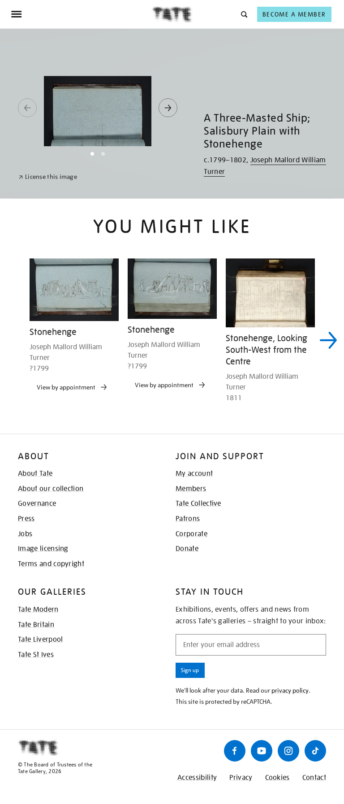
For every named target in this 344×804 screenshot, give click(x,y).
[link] (47, 177)
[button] (243, 14)
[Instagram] (288, 751)
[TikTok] (315, 751)
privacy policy (290, 690)
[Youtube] (261, 751)
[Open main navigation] (81, 14)
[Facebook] (234, 751)
